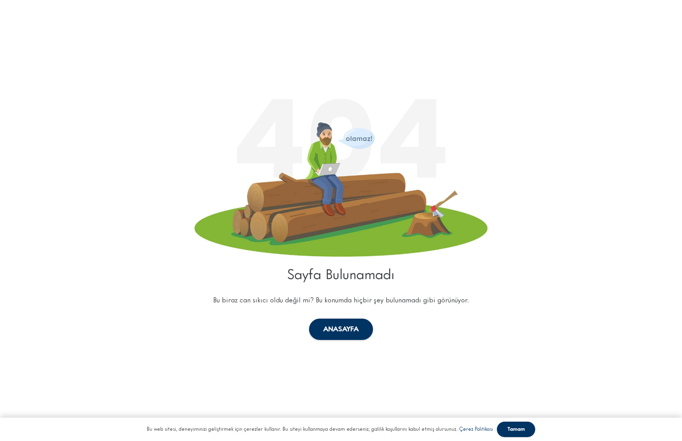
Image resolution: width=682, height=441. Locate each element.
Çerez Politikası (476, 429)
